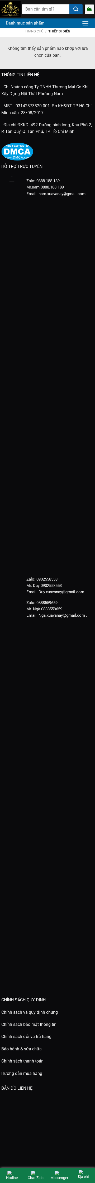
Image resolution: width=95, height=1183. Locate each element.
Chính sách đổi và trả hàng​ (26, 1036)
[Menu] (85, 23)
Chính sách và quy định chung (29, 1012)
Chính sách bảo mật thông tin (28, 1024)
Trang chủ (34, 31)
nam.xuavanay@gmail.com (62, 193)
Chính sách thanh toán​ (22, 1061)
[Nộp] (76, 9)
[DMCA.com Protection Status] (17, 151)
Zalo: (30, 579)
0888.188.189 (52, 187)
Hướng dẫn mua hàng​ (21, 1073)
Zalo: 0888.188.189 (43, 180)
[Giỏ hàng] (89, 9)
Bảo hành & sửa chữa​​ (21, 1048)
